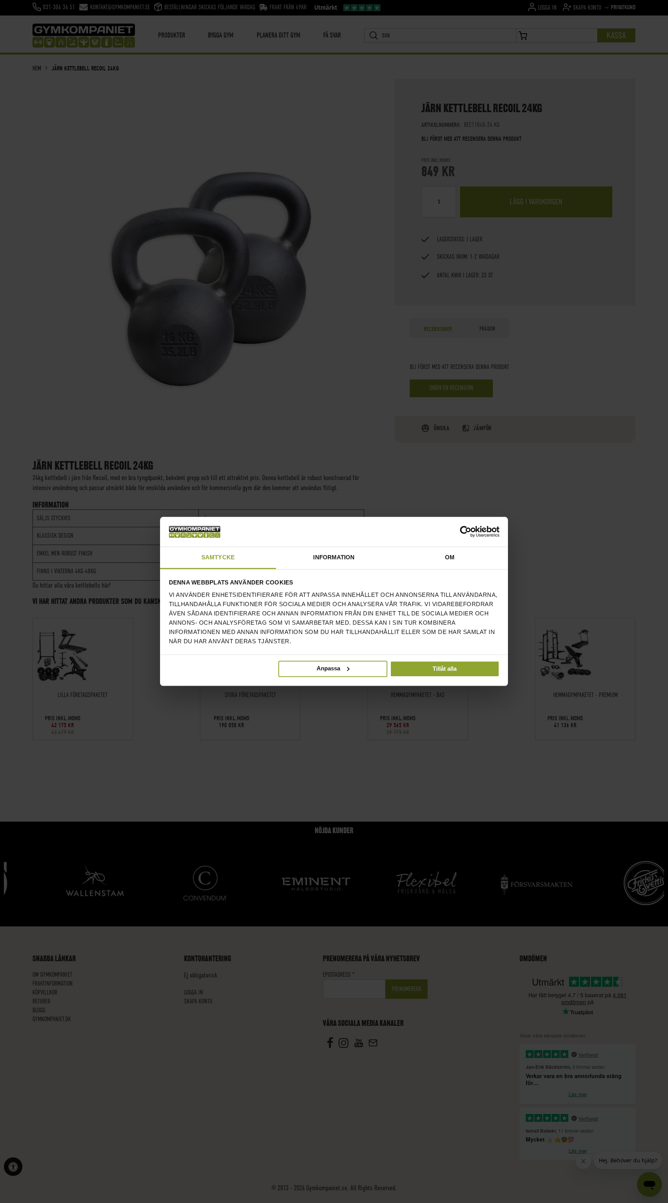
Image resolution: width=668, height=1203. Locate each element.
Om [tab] (450, 557)
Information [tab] (333, 557)
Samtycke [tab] (218, 557)
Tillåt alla (445, 669)
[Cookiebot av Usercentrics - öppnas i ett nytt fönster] (465, 532)
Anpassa (328, 668)
